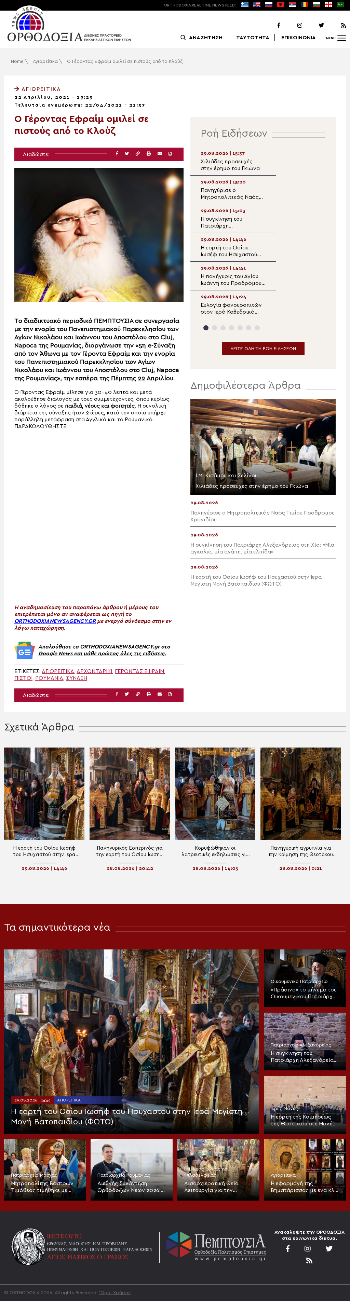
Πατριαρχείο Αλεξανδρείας (301, 1045)
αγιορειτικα (58, 671)
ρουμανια (49, 678)
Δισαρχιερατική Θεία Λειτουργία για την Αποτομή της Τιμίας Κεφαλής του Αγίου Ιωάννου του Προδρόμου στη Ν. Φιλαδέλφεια (216, 1187)
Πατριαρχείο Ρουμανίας (123, 1175)
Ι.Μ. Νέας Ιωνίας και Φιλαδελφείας (206, 1172)
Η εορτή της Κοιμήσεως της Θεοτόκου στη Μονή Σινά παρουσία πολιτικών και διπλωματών (304, 1120)
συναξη (76, 678)
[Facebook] (270, 25)
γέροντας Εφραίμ (139, 671)
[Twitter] (314, 25)
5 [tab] (240, 327)
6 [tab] (248, 327)
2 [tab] (214, 327)
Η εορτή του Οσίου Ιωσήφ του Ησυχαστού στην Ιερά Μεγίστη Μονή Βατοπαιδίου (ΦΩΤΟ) (127, 1117)
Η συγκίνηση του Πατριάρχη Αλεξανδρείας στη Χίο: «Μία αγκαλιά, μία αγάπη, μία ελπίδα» (304, 1057)
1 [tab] (205, 327)
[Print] (149, 153)
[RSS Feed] (335, 25)
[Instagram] (292, 25)
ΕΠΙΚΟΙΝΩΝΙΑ (298, 37)
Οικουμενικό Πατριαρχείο (299, 981)
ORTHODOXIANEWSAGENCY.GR (55, 621)
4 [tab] (231, 327)
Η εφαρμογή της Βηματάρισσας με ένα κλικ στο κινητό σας (305, 1187)
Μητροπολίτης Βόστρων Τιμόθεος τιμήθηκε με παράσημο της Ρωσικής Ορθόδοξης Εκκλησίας (42, 1187)
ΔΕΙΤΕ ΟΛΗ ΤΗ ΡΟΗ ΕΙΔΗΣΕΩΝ (263, 348)
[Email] (160, 153)
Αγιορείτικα (45, 61)
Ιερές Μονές (284, 1108)
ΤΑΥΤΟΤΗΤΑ (252, 37)
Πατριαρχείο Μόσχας (34, 1175)
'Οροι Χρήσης (115, 1292)
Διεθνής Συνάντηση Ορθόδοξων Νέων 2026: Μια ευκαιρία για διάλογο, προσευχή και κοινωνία (130, 1187)
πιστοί (23, 678)
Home (17, 61)
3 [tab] (223, 327)
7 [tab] (257, 327)
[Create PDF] (170, 153)
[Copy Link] (138, 153)
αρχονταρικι (94, 671)
